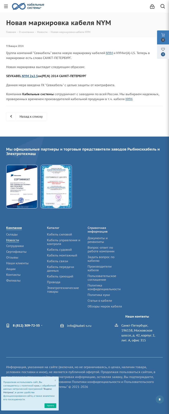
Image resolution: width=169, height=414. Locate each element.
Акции (10, 269)
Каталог (53, 228)
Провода (53, 282)
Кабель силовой (59, 234)
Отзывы (12, 257)
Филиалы (13, 280)
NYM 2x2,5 (30, 76)
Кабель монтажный (62, 255)
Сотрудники (15, 246)
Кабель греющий (60, 276)
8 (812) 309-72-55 (26, 325)
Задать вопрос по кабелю (101, 259)
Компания (14, 228)
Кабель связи (57, 261)
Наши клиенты (17, 263)
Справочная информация (98, 229)
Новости (12, 240)
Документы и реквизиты (98, 240)
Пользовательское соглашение (102, 278)
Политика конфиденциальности (104, 287)
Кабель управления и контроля (63, 242)
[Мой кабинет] (152, 6)
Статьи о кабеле (100, 301)
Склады (12, 234)
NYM (109, 53)
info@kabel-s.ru (79, 326)
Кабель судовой (59, 250)
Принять (50, 405)
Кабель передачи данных (60, 269)
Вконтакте (160, 399)
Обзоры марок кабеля (105, 306)
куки (36, 385)
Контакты (13, 275)
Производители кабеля (99, 268)
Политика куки (99, 295)
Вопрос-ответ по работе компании (101, 249)
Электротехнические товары (63, 289)
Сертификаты (16, 252)
